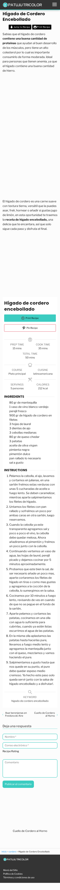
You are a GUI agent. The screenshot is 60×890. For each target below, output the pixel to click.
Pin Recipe (32, 328)
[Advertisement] (30, 106)
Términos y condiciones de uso (18, 877)
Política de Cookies (13, 873)
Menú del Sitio (10, 870)
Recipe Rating (11, 751)
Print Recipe (43, 27)
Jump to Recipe (21, 27)
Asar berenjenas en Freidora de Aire (16, 714)
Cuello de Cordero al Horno (44, 714)
